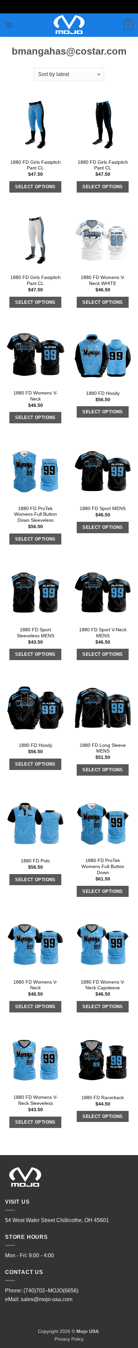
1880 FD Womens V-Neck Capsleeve (103, 985)
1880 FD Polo (35, 860)
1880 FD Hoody (103, 393)
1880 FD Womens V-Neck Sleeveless (35, 1100)
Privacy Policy (69, 1339)
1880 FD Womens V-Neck (35, 396)
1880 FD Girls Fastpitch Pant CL (35, 165)
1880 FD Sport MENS (103, 508)
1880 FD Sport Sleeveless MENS (35, 632)
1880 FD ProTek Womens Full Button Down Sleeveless (35, 514)
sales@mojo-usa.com (46, 1299)
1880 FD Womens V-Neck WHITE (103, 280)
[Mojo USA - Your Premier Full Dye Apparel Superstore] (69, 25)
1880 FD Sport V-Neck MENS (103, 632)
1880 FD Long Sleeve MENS (103, 748)
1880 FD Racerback (102, 1097)
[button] (9, 25)
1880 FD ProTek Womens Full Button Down (102, 866)
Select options (35, 186)
